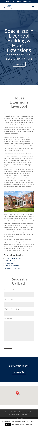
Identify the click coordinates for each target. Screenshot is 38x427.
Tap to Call (19, 64)
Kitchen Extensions (11, 261)
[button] (18, 393)
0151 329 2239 (24, 58)
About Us (14, 412)
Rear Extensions (10, 263)
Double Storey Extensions (13, 258)
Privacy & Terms (14, 414)
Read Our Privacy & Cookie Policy (22, 424)
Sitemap (24, 414)
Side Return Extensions (12, 266)
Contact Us (19, 372)
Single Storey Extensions (12, 268)
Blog (20, 412)
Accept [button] (8, 424)
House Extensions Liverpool (19, 102)
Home (7, 412)
